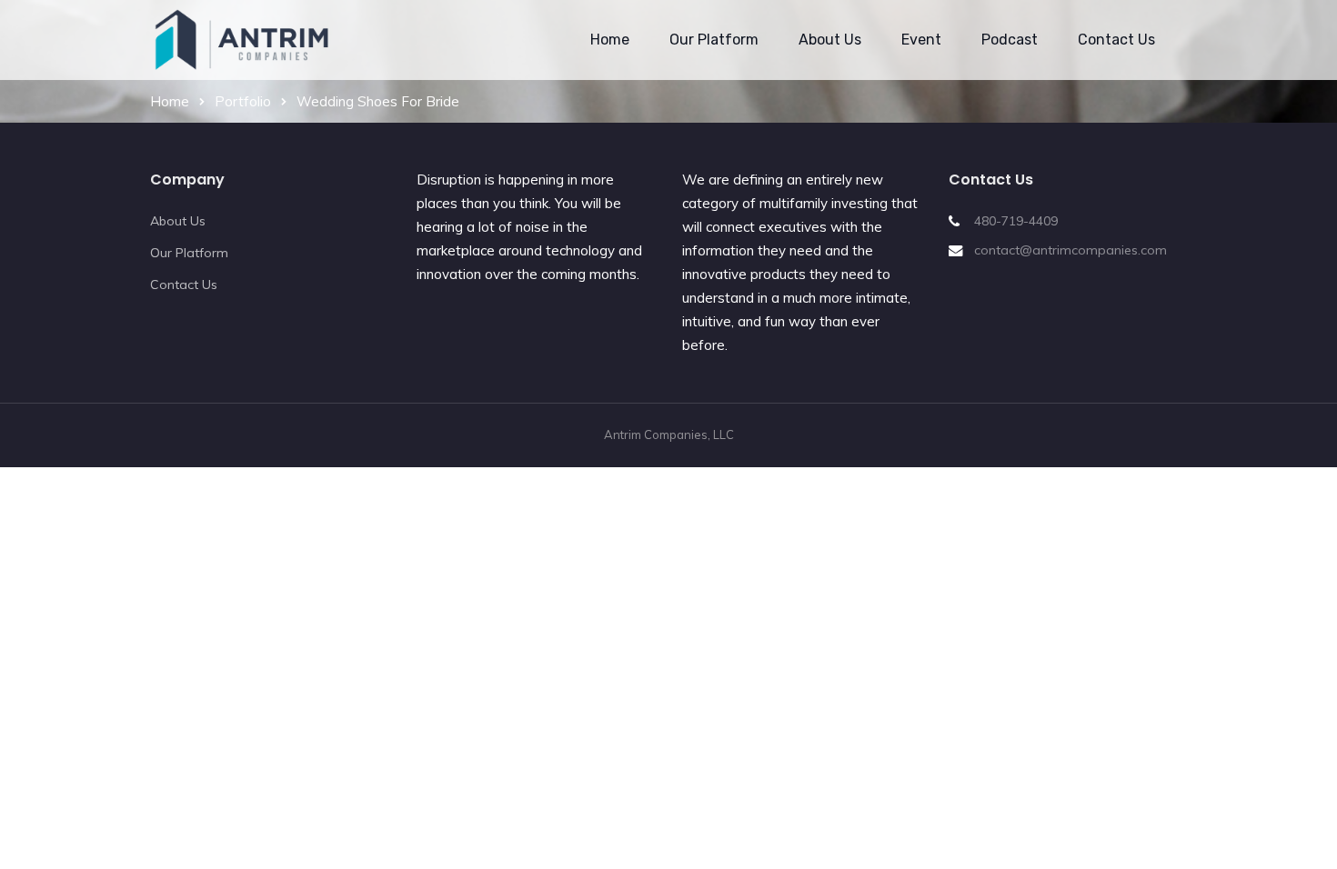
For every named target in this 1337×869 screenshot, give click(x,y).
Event (921, 39)
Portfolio (243, 101)
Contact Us (1116, 39)
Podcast (1009, 39)
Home (609, 39)
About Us (830, 39)
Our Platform (714, 39)
